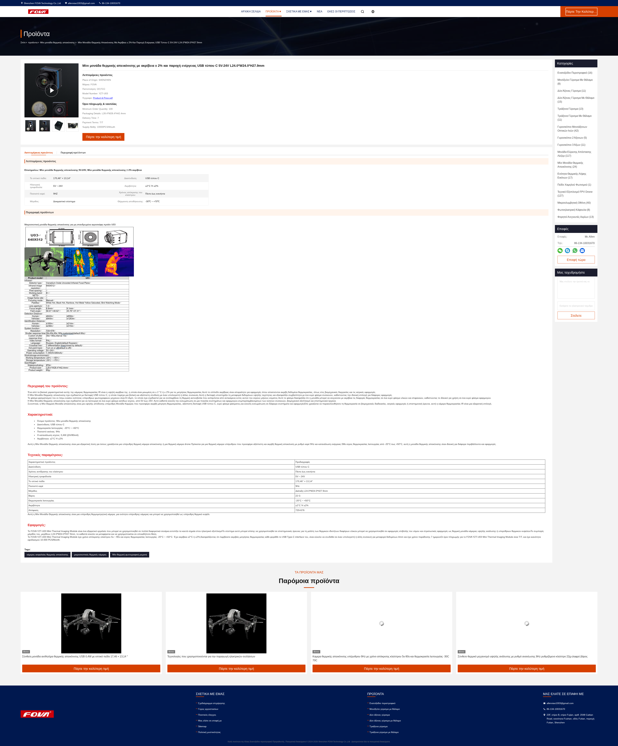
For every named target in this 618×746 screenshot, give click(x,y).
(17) (571, 175)
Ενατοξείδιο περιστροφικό (382, 703)
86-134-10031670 (110, 3)
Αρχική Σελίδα (251, 11)
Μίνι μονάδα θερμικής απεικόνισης (57, 42)
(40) (574, 202)
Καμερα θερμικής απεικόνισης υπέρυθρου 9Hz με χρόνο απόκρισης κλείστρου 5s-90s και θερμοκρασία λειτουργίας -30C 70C (381, 658)
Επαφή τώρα (576, 260)
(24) (570, 164)
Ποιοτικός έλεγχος (207, 715)
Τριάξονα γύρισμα (379, 726)
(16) (574, 72)
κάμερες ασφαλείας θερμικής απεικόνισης (47, 554)
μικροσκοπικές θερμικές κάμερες (90, 554)
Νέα (319, 11)
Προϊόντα (272, 11)
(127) (575, 193)
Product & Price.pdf (103, 98)
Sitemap (202, 726)
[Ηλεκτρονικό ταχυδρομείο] (582, 251)
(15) (575, 100)
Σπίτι (23, 42)
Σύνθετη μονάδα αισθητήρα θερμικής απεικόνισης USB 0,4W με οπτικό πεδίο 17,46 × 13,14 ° (75, 656)
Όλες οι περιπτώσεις (341, 11)
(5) (572, 137)
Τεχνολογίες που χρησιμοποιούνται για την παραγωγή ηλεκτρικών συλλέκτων (211, 656)
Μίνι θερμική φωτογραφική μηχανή (129, 554)
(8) (575, 81)
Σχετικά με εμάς (297, 11)
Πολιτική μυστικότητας (209, 732)
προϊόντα (32, 42)
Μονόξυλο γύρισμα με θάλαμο (385, 709)
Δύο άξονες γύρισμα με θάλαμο (385, 720)
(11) (571, 90)
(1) (574, 184)
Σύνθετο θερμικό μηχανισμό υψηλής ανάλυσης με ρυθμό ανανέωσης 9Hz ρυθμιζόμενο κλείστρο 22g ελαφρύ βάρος (523, 656)
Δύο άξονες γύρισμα (380, 715)
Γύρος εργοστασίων (208, 709)
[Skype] (567, 251)
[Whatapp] (575, 251)
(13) (570, 108)
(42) (572, 128)
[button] (76, 125)
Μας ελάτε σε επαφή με (210, 720)
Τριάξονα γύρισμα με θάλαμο (384, 732)
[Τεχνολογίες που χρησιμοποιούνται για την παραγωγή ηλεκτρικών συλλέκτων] (236, 623)
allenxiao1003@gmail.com (81, 3)
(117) (574, 154)
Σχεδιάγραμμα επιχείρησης (211, 703)
